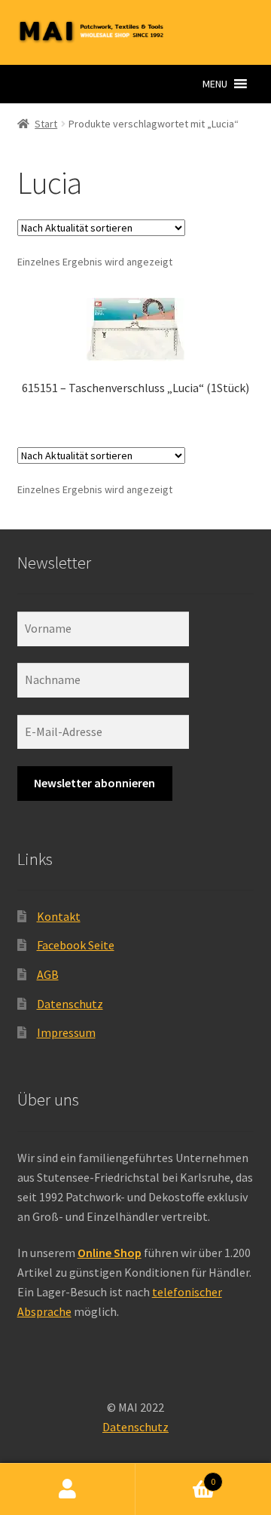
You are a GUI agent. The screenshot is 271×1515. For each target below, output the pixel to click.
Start (46, 123)
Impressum (66, 1032)
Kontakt (59, 916)
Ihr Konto (68, 1489)
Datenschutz (70, 1003)
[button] (214, 84)
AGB (48, 974)
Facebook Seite (75, 944)
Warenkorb (175, 1476)
